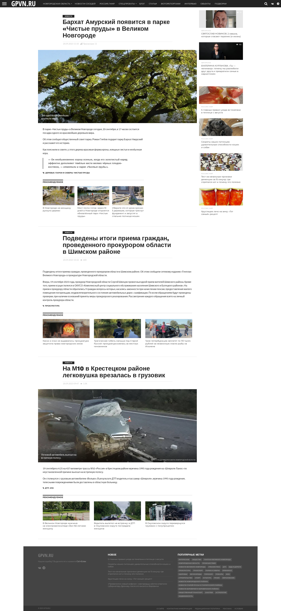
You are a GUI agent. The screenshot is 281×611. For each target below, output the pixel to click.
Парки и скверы (64, 173)
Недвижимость (186, 596)
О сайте (160, 609)
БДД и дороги (235, 567)
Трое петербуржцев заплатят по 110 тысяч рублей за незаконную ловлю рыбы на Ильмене (168, 344)
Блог (142, 3)
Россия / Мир (107, 3)
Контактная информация (179, 609)
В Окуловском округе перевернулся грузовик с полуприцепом (165, 524)
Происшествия (209, 563)
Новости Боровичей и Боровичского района (199, 589)
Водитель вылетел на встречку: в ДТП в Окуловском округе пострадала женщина (114, 526)
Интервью (190, 3)
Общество (196, 560)
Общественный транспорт (190, 592)
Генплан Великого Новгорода (217, 560)
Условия (238, 609)
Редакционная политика (207, 609)
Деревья (49, 173)
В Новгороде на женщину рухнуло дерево (57, 209)
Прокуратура (52, 306)
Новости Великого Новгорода (192, 567)
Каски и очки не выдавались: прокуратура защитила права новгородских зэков (66, 342)
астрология (221, 592)
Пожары (219, 574)
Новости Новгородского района (193, 581)
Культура (207, 578)
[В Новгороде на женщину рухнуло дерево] (58, 204)
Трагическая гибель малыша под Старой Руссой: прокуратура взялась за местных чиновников (116, 344)
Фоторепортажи (170, 3)
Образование (228, 578)
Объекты (206, 3)
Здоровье (183, 574)
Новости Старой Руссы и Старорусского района (200, 585)
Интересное (184, 560)
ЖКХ (228, 574)
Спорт (197, 578)
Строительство (185, 578)
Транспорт (198, 570)
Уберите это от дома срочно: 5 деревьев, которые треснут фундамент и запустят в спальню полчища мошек (128, 212)
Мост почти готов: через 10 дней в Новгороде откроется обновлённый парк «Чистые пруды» (93, 212)
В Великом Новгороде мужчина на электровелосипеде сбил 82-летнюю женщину (64, 526)
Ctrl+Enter (81, 561)
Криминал (227, 570)
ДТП (47, 488)
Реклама (227, 609)
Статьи (153, 3)
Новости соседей (85, 3)
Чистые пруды (82, 173)
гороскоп (208, 574)
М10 (52, 488)
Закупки (209, 592)
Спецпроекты (127, 3)
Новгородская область (56, 3)
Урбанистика (214, 567)
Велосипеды (196, 574)
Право (217, 578)
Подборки (221, 3)
